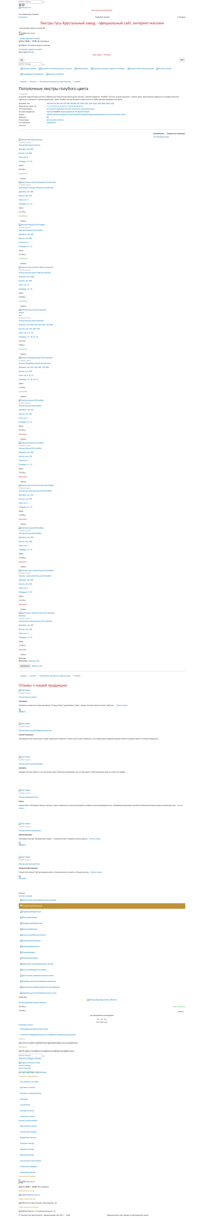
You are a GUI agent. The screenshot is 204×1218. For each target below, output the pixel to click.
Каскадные (36, 941)
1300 (90, 104)
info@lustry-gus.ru (33, 1195)
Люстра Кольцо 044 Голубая (30, 533)
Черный (63, 112)
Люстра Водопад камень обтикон (32, 1003)
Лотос (123, 115)
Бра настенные (40, 970)
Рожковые (35, 947)
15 (65, 106)
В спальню (83, 109)
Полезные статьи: (26, 1025)
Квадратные (37, 923)
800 (74, 104)
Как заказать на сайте (29, 1082)
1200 (86, 104)
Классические (40, 935)
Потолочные (37, 906)
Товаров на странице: (176, 134)
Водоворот (101, 115)
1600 (99, 104)
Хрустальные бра (27, 1155)
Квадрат (63, 115)
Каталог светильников (28, 1121)
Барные (32, 952)
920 (78, 104)
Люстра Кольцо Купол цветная (31, 321)
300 (48, 104)
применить (25, 666)
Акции (85, 69)
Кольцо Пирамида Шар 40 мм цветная (34, 363)
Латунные (34, 958)
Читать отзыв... (122, 705)
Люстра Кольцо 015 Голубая (30, 448)
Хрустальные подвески (50, 987)
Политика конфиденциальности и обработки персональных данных (48, 1035)
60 (79, 106)
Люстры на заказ (27, 1111)
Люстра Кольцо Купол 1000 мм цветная (35, 273)
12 (61, 106)
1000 (82, 104)
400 (51, 104)
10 (56, 106)
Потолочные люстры (28, 1132)
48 (77, 106)
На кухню (50, 109)
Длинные (33, 929)
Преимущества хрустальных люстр (34, 1029)
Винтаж (56, 115)
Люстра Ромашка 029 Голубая (31, 230)
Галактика (110, 115)
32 (72, 106)
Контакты (60, 74)
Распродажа (38, 74)
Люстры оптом (147, 69)
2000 (108, 104)
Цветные (70, 112)
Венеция (85, 115)
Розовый (78, 112)
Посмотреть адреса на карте (30, 49)
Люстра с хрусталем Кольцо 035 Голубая (35, 576)
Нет (182, 60)
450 (54, 104)
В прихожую (60, 109)
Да (22, 60)
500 (61, 104)
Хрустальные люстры (47, 900)
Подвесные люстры (28, 1138)
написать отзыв (33, 1063)
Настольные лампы (46, 976)
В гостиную (74, 109)
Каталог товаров (25, 896)
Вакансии (24, 1099)
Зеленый (85, 112)
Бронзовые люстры (45, 964)
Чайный (50, 112)
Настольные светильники (30, 1161)
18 (70, 106)
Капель (50, 115)
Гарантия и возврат (117, 69)
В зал (67, 109)
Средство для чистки (47, 993)
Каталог (33, 82)
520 (64, 104)
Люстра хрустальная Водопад (31, 764)
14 (63, 106)
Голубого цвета (25, 143)
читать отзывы (25, 1066)
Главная (32, 69)
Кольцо (70, 115)
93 (82, 106)
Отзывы (168, 69)
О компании (25, 1105)
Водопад (92, 115)
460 (58, 104)
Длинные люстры (27, 1149)
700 (71, 104)
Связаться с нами (27, 1116)
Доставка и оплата (64, 69)
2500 (112, 104)
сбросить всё (34, 661)
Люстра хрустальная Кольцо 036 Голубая (35, 491)
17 (68, 106)
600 (68, 104)
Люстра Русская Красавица (30, 831)
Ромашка (77, 115)
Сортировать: (159, 134)
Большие (33, 917)
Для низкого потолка (55, 120)
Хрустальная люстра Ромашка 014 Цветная (36, 188)
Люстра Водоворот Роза (28, 797)
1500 (95, 104)
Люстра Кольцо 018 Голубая (30, 406)
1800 (103, 104)
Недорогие (51, 123)
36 (75, 106)
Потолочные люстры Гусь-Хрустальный (55, 82)
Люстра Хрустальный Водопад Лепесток (35, 731)
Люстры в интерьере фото (30, 1093)
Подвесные (36, 912)
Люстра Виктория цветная (29, 145)
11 (58, 106)
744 (28, 45)
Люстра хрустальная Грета (29, 864)
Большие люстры (27, 1143)
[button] (168, 137)
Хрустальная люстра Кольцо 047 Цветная (35, 621)
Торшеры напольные (47, 981)
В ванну (91, 109)
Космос (117, 115)
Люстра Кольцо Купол (28, 697)
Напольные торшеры (28, 1167)
